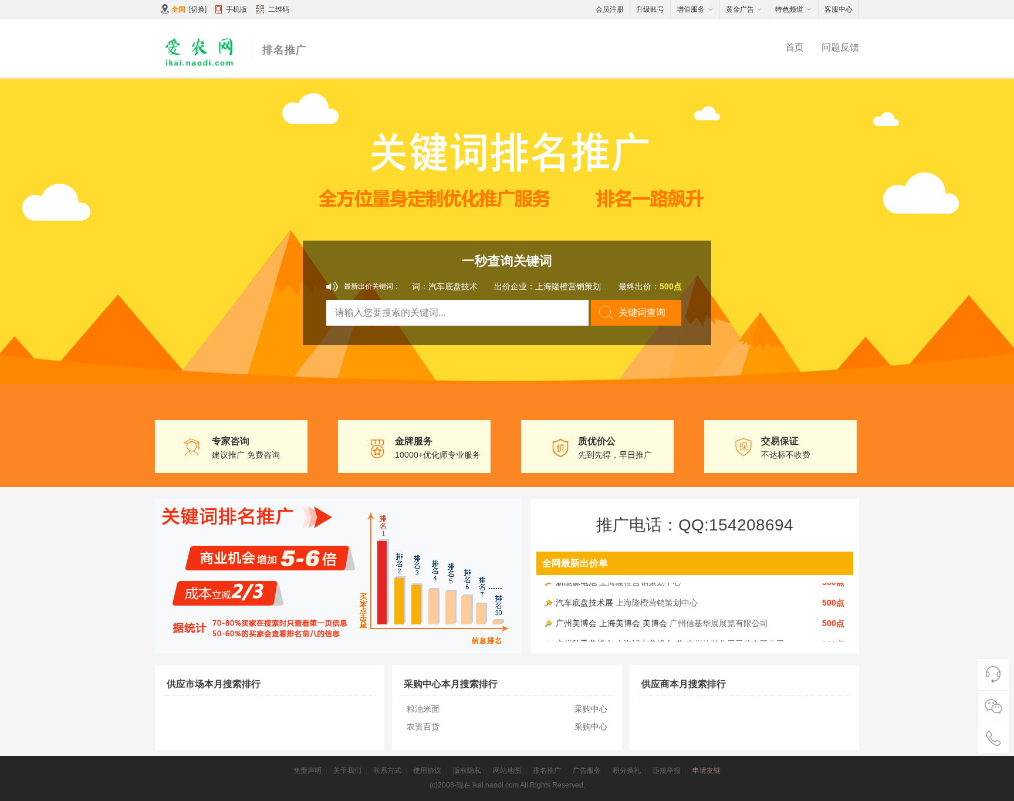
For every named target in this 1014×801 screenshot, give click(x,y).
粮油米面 (423, 709)
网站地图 (507, 770)
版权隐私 (467, 770)
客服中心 (838, 9)
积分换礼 (627, 770)
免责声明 (307, 770)
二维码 (278, 9)
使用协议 (427, 770)
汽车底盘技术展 (584, 594)
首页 (794, 47)
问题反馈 (840, 47)
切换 (198, 9)
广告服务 (587, 770)
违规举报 (667, 770)
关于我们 (347, 770)
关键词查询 (641, 312)
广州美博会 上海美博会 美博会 (611, 615)
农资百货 (423, 726)
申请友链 (706, 770)
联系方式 (387, 770)
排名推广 (547, 770)
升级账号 (650, 9)
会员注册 (610, 9)
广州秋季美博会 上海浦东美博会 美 (620, 635)
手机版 (236, 9)
